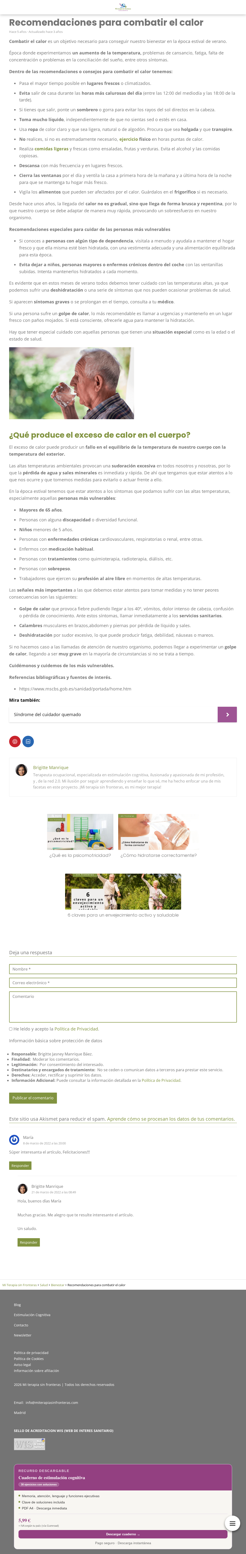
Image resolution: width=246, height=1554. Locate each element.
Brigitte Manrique (50, 767)
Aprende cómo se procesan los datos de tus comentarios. (171, 1119)
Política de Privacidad (76, 1029)
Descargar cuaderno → (123, 1534)
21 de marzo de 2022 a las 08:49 (53, 1192)
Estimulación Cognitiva (32, 1315)
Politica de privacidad (31, 1352)
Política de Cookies (29, 1358)
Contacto (21, 1325)
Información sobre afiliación (36, 1370)
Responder (20, 1165)
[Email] (41, 741)
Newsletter (22, 1335)
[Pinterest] (15, 741)
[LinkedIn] (28, 741)
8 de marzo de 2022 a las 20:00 (44, 1143)
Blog (17, 1304)
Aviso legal (22, 1364)
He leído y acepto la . (55, 1029)
